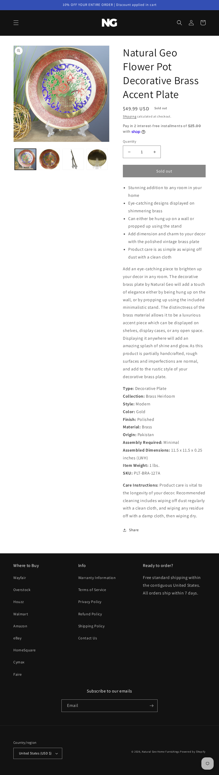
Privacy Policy (89, 601)
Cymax (19, 662)
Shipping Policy (91, 626)
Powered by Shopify (193, 751)
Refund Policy (90, 614)
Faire (17, 674)
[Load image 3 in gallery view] (73, 159)
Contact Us (87, 638)
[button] (16, 23)
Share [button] (134, 529)
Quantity (129, 141)
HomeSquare (24, 650)
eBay (17, 638)
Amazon (20, 626)
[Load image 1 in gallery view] (25, 159)
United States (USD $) (35, 753)
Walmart (20, 614)
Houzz (18, 601)
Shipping (129, 116)
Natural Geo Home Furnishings (160, 751)
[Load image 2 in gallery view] (49, 159)
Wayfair (19, 577)
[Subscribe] (151, 705)
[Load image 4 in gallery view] (97, 159)
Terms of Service (92, 589)
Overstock (21, 589)
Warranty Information (97, 577)
